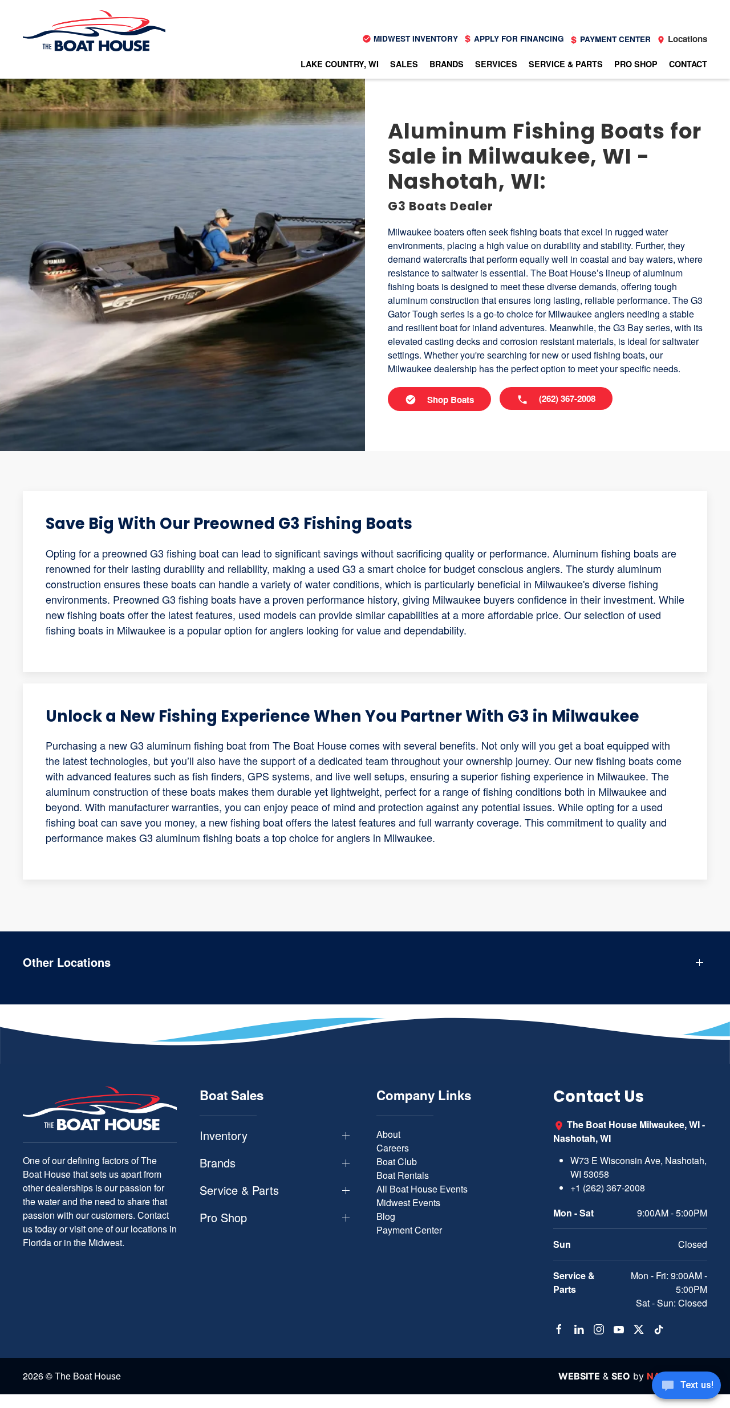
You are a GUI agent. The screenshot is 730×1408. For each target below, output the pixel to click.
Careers (392, 1147)
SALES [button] (404, 64)
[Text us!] (686, 1386)
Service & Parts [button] (239, 1190)
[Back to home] (94, 30)
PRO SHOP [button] (636, 64)
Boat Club (396, 1161)
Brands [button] (218, 1163)
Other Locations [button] (67, 962)
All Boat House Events (422, 1188)
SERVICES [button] (496, 64)
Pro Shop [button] (223, 1218)
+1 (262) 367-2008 (607, 1187)
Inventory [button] (224, 1136)
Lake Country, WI (340, 64)
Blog (385, 1216)
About (388, 1134)
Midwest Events (408, 1202)
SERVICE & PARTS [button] (566, 64)
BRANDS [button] (446, 64)
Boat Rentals (402, 1175)
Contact (688, 64)
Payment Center (409, 1229)
